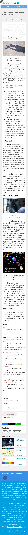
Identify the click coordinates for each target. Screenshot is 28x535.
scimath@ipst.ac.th (10, 531)
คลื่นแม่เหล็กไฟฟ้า (17, 431)
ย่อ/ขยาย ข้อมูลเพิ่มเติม (14, 408)
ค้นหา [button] (7, 7)
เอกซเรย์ (5, 431)
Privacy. (21, 527)
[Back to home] (5, 2)
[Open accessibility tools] (24, 531)
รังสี (10, 431)
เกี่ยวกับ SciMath (6, 473)
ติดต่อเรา (12, 473)
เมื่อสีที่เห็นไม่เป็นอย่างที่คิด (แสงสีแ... (20, 449)
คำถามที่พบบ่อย (5, 475)
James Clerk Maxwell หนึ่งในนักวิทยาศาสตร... (20, 441)
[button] (26, 2)
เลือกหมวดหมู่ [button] (20, 7)
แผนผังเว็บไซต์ (19, 473)
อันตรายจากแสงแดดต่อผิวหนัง (20, 459)
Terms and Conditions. (13, 527)
